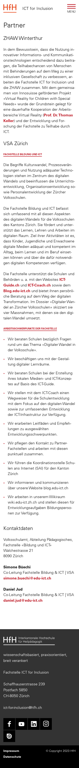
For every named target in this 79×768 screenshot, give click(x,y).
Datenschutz (12, 757)
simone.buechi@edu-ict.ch (27, 578)
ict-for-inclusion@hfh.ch (22, 707)
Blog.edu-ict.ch (16, 290)
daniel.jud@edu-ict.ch (23, 600)
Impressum (11, 751)
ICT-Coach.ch (39, 285)
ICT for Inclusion (37, 8)
